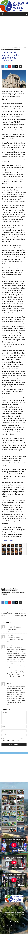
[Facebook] (2, 66)
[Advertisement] (14, 31)
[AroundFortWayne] (14, 6)
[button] (2, 14)
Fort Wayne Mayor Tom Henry (11, 588)
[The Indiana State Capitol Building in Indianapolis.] (14, 79)
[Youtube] (14, 930)
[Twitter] (6, 66)
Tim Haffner (4, 594)
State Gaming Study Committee (18, 592)
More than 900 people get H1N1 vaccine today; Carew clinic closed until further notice (20, 614)
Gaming (24, 47)
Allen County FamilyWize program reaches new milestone (7, 613)
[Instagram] (7, 926)
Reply (8, 631)
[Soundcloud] (15, 926)
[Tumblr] (13, 66)
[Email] (16, 66)
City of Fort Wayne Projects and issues (13, 47)
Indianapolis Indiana (6, 592)
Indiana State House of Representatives (9, 590)
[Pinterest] (9, 66)
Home (2, 47)
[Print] (20, 66)
